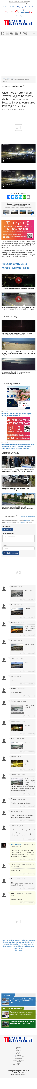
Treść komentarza (8, 534)
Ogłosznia (18, 1054)
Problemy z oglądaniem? (18, 1065)
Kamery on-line (10, 78)
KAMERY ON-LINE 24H (25, 33)
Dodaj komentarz (12, 553)
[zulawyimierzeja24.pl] (26, 11)
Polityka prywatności (18, 1061)
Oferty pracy (18, 950)
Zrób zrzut (8, 529)
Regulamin (18, 1060)
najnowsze (24, 516)
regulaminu (27, 520)
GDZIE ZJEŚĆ (11, 33)
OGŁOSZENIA (2, 33)
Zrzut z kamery (7, 526)
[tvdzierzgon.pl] (18, 15)
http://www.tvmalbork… (17, 712)
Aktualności (18, 1052)
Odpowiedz (31, 599)
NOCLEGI (16, 33)
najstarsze (32, 516)
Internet (18, 1057)
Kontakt (12, 7)
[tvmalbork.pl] (16, 11)
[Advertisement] (18, 56)
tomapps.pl (23, 1079)
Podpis (4, 545)
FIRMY (7, 33)
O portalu (18, 1058)
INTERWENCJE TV (20, 33)
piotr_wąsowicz (16, 844)
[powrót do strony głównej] (18, 22)
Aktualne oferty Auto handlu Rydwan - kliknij (15, 266)
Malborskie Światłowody (18, 1069)
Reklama (5, 7)
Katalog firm (18, 1055)
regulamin (22, 522)
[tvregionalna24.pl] (9, 11)
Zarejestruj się (29, 7)
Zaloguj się (20, 7)
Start (4, 78)
